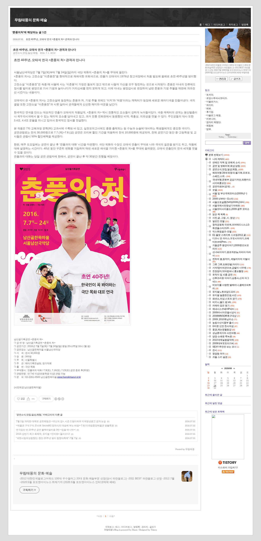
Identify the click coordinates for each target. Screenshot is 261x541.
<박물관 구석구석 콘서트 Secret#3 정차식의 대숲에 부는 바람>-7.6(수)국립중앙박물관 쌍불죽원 (65, 425)
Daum (134, 530)
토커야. (210, 94)
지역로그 (109, 527)
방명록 (245, 24)
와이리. (210, 105)
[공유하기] (28, 399)
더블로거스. (212, 101)
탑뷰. (209, 129)
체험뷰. (210, 125)
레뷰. (209, 108)
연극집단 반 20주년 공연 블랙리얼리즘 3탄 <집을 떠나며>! (45, 429)
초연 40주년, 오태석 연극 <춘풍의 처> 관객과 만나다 (52, 39)
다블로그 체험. (213, 115)
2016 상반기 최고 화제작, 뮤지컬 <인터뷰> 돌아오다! (43, 434)
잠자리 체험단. (213, 122)
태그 (207, 24)
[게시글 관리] (33, 399)
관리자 (145, 527)
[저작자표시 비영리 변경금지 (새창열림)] (59, 398)
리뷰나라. (211, 119)
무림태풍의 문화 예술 (31, 20)
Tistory (154, 530)
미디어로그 (219, 24)
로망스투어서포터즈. (217, 98)
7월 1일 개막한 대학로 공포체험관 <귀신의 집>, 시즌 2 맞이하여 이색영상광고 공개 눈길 (61, 421)
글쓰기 (153, 527)
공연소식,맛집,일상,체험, (25, 53)
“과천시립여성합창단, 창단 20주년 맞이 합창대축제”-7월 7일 (47, 438)
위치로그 (233, 24)
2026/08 (228, 368)
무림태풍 (108, 530)
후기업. (210, 112)
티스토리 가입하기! (228, 467)
